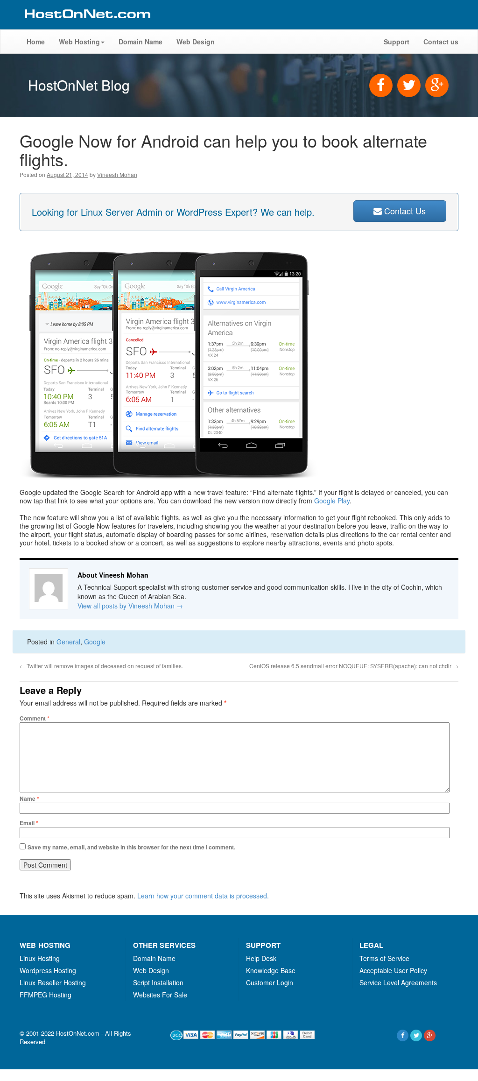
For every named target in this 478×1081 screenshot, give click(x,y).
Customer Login (269, 982)
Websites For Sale (160, 994)
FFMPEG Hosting (45, 994)
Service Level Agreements (398, 982)
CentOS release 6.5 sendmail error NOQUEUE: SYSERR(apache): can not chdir (353, 666)
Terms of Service (384, 958)
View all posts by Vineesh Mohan (130, 605)
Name (29, 798)
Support (396, 41)
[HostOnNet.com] (87, 25)
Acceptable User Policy (393, 970)
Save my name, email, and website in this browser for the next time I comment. (131, 847)
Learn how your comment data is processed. (203, 895)
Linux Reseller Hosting (53, 982)
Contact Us (404, 211)
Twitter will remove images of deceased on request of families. (101, 666)
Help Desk (261, 958)
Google (94, 641)
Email (29, 823)
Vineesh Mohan (117, 174)
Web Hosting (79, 41)
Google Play (332, 500)
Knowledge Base (270, 970)
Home (36, 41)
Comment (34, 718)
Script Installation (158, 982)
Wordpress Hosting (48, 970)
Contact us (440, 41)
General (68, 641)
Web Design (195, 41)
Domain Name (140, 41)
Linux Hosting (40, 958)
